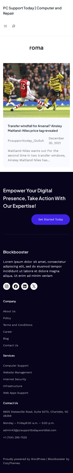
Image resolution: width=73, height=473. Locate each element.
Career (7, 331)
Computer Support (15, 365)
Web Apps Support (15, 392)
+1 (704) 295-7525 (15, 437)
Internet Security (14, 379)
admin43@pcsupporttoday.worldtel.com (29, 430)
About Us (9, 311)
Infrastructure (12, 386)
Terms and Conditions (17, 324)
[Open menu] (5, 26)
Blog (6, 338)
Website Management (17, 372)
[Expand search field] (13, 26)
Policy (7, 318)
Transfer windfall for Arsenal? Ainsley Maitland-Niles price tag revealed (35, 128)
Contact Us (10, 345)
